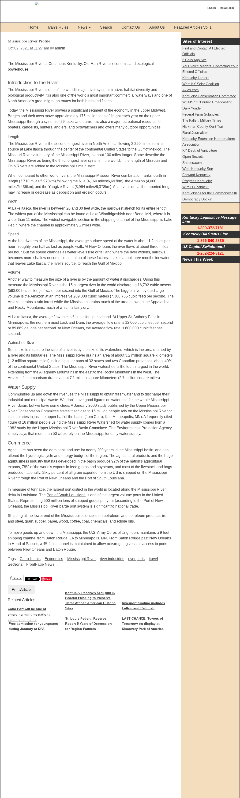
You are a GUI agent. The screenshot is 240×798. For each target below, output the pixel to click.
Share (17, 578)
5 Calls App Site (194, 60)
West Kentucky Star (197, 169)
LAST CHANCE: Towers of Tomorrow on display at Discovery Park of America (143, 623)
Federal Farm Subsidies (200, 114)
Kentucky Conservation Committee (209, 96)
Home (33, 27)
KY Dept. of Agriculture (199, 150)
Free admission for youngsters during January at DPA (33, 626)
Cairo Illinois (30, 559)
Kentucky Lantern (195, 78)
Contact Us (130, 27)
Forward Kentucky (196, 175)
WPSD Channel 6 (195, 187)
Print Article (21, 589)
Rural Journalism (195, 133)
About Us (157, 27)
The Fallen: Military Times (201, 120)
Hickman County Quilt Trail (202, 126)
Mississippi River (81, 559)
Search (106, 27)
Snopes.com (192, 163)
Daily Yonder (192, 108)
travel (153, 559)
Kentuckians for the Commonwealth (209, 193)
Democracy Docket (197, 199)
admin (60, 48)
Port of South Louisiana (66, 495)
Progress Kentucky (197, 181)
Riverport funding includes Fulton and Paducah (143, 605)
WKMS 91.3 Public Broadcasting (207, 102)
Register (227, 8)
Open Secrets (193, 156)
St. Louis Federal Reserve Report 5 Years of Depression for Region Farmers (88, 623)
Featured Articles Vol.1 (193, 27)
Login (211, 8)
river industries (112, 559)
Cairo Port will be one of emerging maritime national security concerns (29, 614)
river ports (136, 559)
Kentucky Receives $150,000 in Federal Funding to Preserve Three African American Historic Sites (90, 600)
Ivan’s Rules (58, 27)
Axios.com (190, 90)
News (82, 27)
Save (48, 579)
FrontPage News (40, 564)
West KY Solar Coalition (200, 84)
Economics (54, 559)
